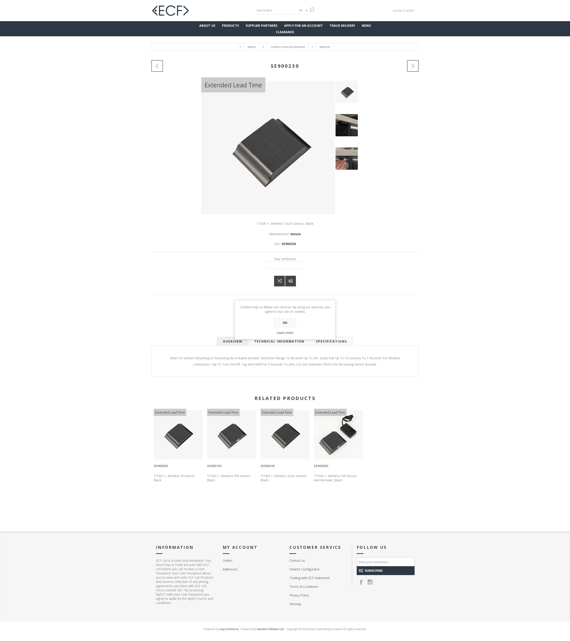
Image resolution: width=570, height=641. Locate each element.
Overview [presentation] (232, 341)
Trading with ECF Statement (309, 578)
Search (311, 10)
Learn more (285, 333)
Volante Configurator (304, 569)
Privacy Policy (299, 595)
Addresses (230, 569)
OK (285, 323)
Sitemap (295, 604)
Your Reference (285, 259)
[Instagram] (370, 582)
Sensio (295, 234)
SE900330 (268, 466)
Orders (227, 560)
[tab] (232, 341)
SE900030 (161, 466)
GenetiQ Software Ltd (270, 629)
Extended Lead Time (233, 85)
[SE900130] (157, 66)
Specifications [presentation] (331, 341)
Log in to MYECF (403, 10)
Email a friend (290, 281)
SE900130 (214, 466)
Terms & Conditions (303, 586)
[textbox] (276, 10)
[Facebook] (361, 582)
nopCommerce (229, 629)
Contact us (297, 560)
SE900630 (321, 466)
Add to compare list (279, 281)
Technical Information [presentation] (279, 341)
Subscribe (374, 570)
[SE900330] (413, 66)
